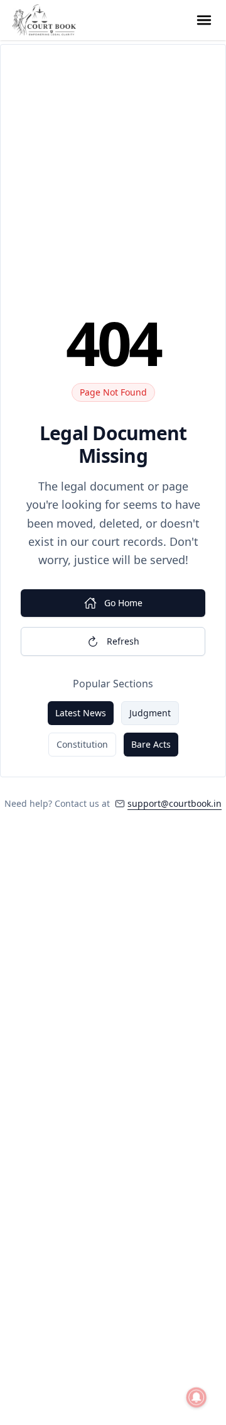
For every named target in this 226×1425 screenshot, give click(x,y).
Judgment (150, 713)
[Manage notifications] (196, 1397)
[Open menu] (204, 20)
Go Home (123, 603)
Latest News (80, 713)
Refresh (123, 641)
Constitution (82, 744)
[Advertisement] (113, 184)
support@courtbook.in (174, 803)
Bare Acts (151, 744)
